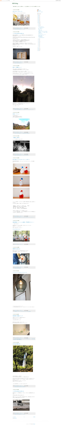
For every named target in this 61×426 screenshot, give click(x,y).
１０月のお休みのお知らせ (18, 391)
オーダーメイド (18, 311)
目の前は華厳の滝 (16, 343)
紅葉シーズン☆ (16, 113)
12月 (39, 23)
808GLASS (16, 109)
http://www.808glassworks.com (16, 229)
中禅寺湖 (19, 339)
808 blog (15, 3)
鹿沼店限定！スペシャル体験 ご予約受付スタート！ (23, 222)
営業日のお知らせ (16, 248)
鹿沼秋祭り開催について (18, 315)
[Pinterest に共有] (27, 28)
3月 (38, 44)
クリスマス (26, 109)
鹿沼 (14, 339)
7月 (38, 40)
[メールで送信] (24, 28)
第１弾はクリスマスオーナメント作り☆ (21, 159)
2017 (38, 47)
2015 (38, 49)
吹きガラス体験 (16, 339)
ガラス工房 (24, 109)
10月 (39, 25)
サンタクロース (29, 109)
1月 (38, 46)
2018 (38, 22)
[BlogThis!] (25, 28)
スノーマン (32, 109)
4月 (38, 43)
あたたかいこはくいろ (17, 11)
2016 (38, 48)
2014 (38, 50)
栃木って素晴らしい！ (17, 67)
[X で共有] (26, 28)
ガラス (21, 109)
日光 (20, 339)
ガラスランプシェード (24, 311)
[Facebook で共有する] (26, 28)
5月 (38, 42)
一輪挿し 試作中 (16, 137)
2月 (38, 45)
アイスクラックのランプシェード (20, 272)
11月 (39, 24)
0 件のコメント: (21, 108)
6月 (38, 41)
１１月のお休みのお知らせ (18, 33)
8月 (38, 39)
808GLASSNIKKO (19, 109)
